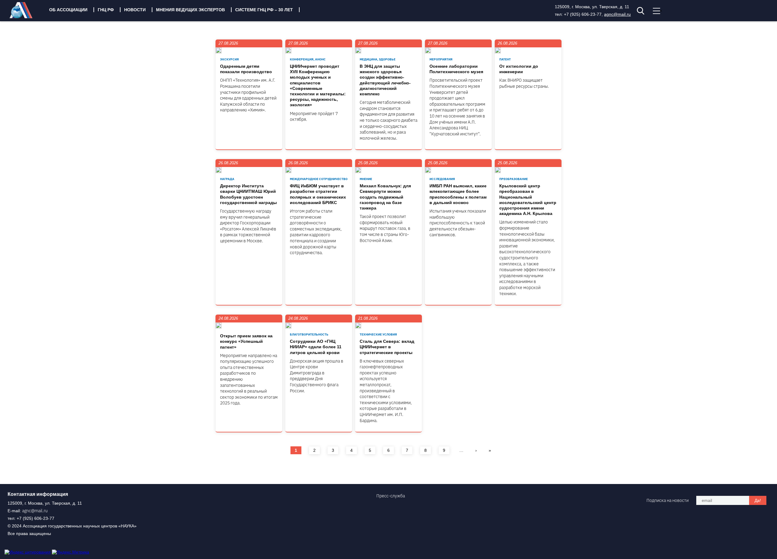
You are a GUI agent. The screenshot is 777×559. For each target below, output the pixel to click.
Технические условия (378, 334)
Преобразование (513, 179)
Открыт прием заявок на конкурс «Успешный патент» (246, 341)
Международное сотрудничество (319, 179)
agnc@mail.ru (617, 14)
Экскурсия (229, 59)
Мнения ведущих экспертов (190, 9)
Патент (505, 59)
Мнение (366, 179)
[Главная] (25, 16)
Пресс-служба (390, 496)
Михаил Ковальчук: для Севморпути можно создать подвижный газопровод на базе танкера (385, 196)
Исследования (442, 179)
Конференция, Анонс (308, 59)
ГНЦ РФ (106, 9)
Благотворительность (309, 334)
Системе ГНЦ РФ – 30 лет (264, 9)
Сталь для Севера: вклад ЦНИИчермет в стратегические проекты (387, 347)
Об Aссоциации (68, 9)
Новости (135, 9)
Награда (227, 179)
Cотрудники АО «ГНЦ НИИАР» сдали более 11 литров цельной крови (315, 347)
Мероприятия (441, 59)
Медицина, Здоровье (377, 59)
